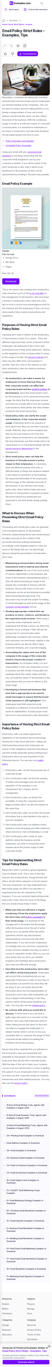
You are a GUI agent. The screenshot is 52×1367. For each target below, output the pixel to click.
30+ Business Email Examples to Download (25, 1158)
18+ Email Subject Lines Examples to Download (23, 1181)
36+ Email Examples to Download (21, 1150)
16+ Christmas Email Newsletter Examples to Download (26, 1212)
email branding (39, 389)
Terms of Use (33, 1334)
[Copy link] (4, 45)
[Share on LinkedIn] (24, 45)
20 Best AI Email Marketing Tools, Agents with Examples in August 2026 (27, 1126)
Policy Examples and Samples (20, 141)
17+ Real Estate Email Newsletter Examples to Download (27, 1260)
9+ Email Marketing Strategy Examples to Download (25, 1201)
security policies (36, 357)
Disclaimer (32, 1339)
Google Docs (12, 257)
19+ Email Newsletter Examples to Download (26, 1269)
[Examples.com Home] (20, 3)
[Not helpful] (12, 53)
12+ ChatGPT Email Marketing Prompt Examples (23, 1191)
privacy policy (20, 1083)
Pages (9, 266)
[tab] (12, 9)
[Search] (41, 3)
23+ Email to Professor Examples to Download (27, 1165)
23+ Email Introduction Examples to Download (27, 1173)
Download (11, 281)
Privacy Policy (34, 1330)
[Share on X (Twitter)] (11, 45)
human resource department (19, 448)
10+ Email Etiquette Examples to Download (25, 1221)
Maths (5, 1309)
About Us (31, 1325)
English (5, 1304)
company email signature (17, 607)
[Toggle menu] (5, 3)
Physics (31, 1304)
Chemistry (7, 1313)
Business (13, 20)
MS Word (10, 262)
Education (7, 1334)
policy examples (34, 917)
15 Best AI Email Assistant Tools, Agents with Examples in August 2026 (26, 1116)
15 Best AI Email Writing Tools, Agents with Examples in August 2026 (25, 1106)
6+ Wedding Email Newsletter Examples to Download (25, 1239)
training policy (38, 1005)
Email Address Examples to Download (23, 1143)
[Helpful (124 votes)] (5, 53)
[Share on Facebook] (18, 45)
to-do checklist (36, 293)
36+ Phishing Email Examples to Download (25, 1136)
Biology (30, 1309)
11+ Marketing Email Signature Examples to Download (25, 1277)
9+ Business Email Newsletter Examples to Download (25, 1229)
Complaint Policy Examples (18, 145)
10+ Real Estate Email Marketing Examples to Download (26, 1250)
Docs (29, 1313)
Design (5, 1325)
